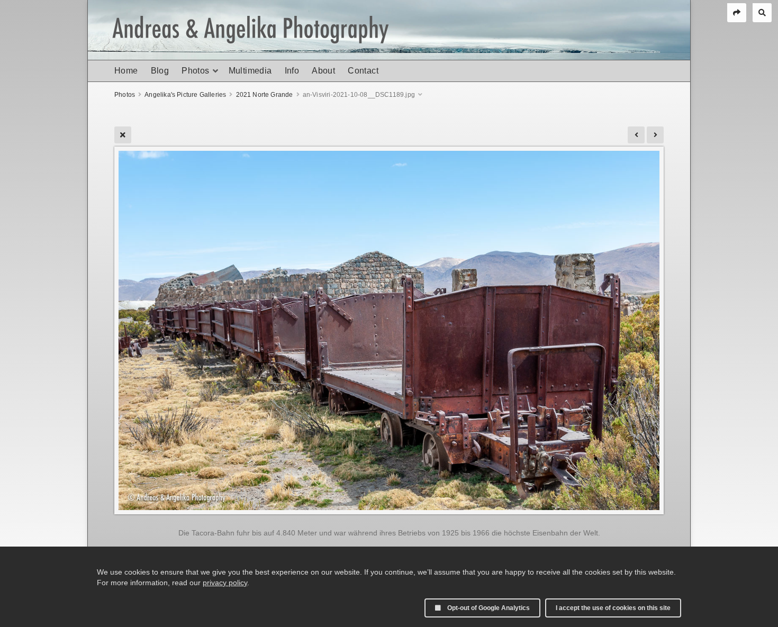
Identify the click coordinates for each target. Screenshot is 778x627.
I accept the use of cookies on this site (613, 608)
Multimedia (250, 70)
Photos (195, 70)
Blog (160, 70)
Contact (363, 70)
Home (126, 70)
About (323, 70)
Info (292, 70)
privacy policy (225, 582)
